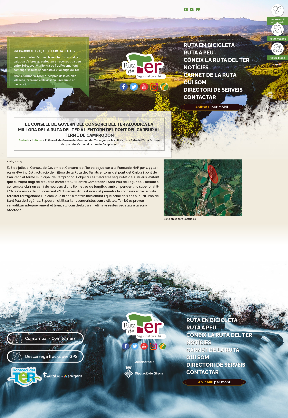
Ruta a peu (199, 52)
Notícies (196, 67)
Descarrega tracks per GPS (51, 356)
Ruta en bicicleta (209, 45)
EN (192, 9)
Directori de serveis (213, 90)
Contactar (200, 97)
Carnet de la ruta (210, 75)
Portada (24, 140)
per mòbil (211, 107)
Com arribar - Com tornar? (50, 338)
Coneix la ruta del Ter (216, 60)
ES (186, 9)
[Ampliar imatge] (203, 214)
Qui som (195, 82)
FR (198, 9)
